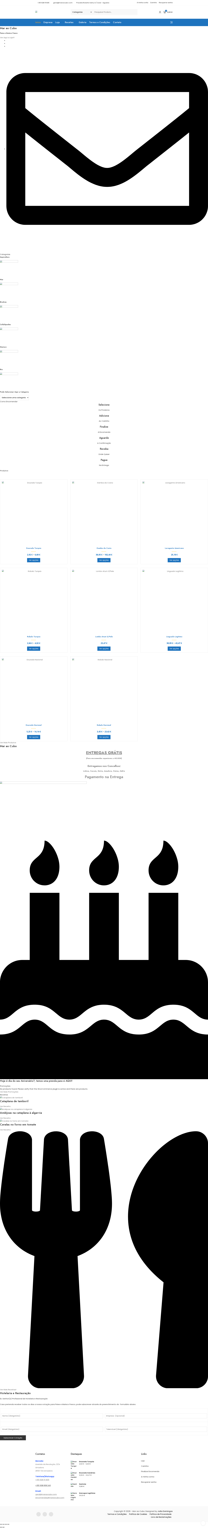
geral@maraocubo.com (62, 3)
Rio (1, 369)
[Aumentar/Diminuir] (1, 1524)
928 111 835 (44, 1479)
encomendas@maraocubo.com (49, 1497)
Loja (57, 22)
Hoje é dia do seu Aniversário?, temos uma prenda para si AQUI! (36, 1081)
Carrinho (153, 2)
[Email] (107, 149)
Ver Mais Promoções (9, 1092)
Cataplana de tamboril (14, 1101)
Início (38, 22)
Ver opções (33, 560)
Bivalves (3, 302)
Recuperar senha (166, 2)
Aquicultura (4, 257)
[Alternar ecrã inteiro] (3, 1524)
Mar (1, 279)
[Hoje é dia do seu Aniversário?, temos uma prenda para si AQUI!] (104, 959)
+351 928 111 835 (43, 3)
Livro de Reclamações (161, 1517)
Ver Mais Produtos (8, 742)
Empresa (48, 22)
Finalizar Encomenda (150, 1471)
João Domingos (165, 1511)
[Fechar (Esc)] (8, 1524)
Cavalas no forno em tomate (18, 1124)
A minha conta (142, 2)
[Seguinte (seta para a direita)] (3, 1527)
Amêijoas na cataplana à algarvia (21, 1113)
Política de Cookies (138, 1514)
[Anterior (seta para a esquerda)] (1, 1527)
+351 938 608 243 (43, 1485)
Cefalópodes (5, 324)
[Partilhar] (6, 1524)
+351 (37, 1479)
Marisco (3, 347)
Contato (117, 22)
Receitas (69, 22)
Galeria (82, 22)
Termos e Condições (99, 22)
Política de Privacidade (160, 1514)
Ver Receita (5, 1106)
